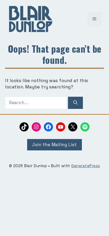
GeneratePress (85, 165)
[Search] (75, 103)
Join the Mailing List (54, 144)
